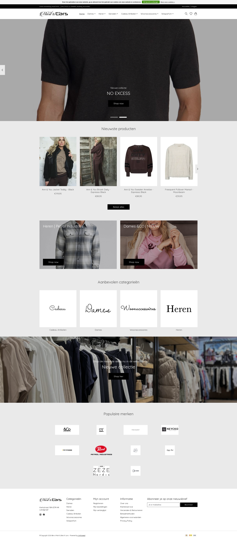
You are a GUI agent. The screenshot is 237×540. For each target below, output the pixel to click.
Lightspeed (81, 535)
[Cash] (186, 535)
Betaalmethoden (127, 514)
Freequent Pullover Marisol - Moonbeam (179, 190)
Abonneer (189, 505)
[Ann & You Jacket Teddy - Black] (58, 161)
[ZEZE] (101, 471)
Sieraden (70, 510)
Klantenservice (126, 507)
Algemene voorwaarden (130, 517)
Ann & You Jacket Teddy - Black (58, 189)
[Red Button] (135, 450)
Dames (98, 329)
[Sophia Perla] (169, 450)
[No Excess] (67, 450)
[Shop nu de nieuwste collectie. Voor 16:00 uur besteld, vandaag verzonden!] (55, 13)
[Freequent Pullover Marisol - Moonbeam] (179, 161)
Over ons (124, 503)
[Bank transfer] (194, 535)
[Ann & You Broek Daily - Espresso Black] (98, 161)
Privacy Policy (126, 521)
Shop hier (118, 376)
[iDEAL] (190, 535)
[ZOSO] (135, 471)
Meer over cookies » (168, 2)
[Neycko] (169, 430)
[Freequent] (135, 430)
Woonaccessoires (138, 329)
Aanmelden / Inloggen (189, 6)
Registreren (98, 503)
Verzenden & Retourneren (131, 510)
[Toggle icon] (186, 13)
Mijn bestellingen (100, 507)
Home (82, 14)
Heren (179, 329)
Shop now (119, 103)
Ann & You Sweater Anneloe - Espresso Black (138, 190)
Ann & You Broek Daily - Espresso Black (98, 190)
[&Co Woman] (67, 430)
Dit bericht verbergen (150, 2)
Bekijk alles (118, 207)
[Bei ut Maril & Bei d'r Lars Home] (101, 430)
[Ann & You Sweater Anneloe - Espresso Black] (138, 161)
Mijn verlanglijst (99, 510)
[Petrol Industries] (101, 450)
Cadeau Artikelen (57, 329)
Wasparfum (71, 521)
